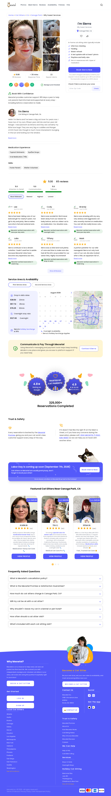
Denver (9, 730)
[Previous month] (40, 293)
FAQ (68, 5)
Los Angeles (11, 736)
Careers (65, 742)
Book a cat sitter (20, 683)
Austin (9, 717)
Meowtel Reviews (68, 739)
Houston (10, 733)
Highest (40, 197)
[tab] (53, 564)
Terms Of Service (13, 791)
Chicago (10, 724)
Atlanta (9, 714)
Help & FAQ (66, 750)
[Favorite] (81, 36)
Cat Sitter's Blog (68, 754)
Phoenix (9, 752)
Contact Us (67, 690)
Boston (9, 720)
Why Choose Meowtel (70, 736)
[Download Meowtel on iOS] (89, 707)
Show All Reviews (55, 271)
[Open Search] (101, 5)
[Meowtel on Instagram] (93, 695)
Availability (52, 5)
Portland (10, 755)
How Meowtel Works (69, 729)
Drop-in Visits (67, 762)
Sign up (20, 705)
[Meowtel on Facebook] (89, 695)
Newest (29, 197)
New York (10, 743)
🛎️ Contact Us (70, 710)
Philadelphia (11, 749)
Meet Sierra (33, 5)
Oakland (10, 746)
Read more (12, 227)
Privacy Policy (26, 791)
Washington (11, 768)
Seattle (9, 765)
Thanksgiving (67, 779)
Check (96, 88)
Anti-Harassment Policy (41, 791)
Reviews (42, 5)
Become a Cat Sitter (76, 684)
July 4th (65, 776)
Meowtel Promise (68, 723)
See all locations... (13, 771)
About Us (65, 726)
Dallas (9, 727)
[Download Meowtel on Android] (93, 707)
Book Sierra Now (84, 70)
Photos (23, 5)
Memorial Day (67, 773)
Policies (62, 5)
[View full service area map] (88, 310)
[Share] (87, 36)
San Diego (10, 759)
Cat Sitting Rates (68, 733)
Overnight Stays (68, 765)
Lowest (50, 197)
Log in (20, 698)
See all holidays (68, 784)
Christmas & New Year (70, 781)
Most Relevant (16, 197)
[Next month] (71, 293)
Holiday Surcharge (27, 329)
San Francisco (12, 762)
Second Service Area (43, 285)
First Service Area (19, 285)
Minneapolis (11, 739)
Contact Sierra (89, 348)
